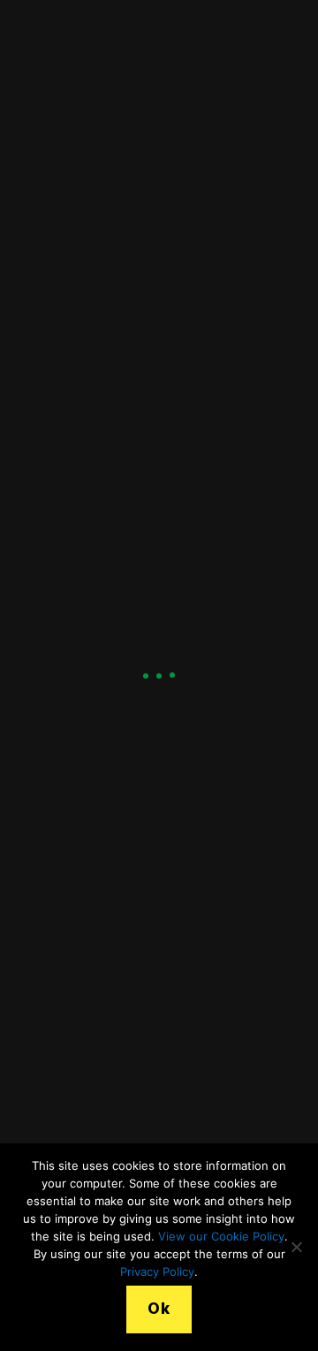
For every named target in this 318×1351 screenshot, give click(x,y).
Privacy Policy (157, 1271)
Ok (159, 1308)
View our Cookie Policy (221, 1236)
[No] (296, 1247)
